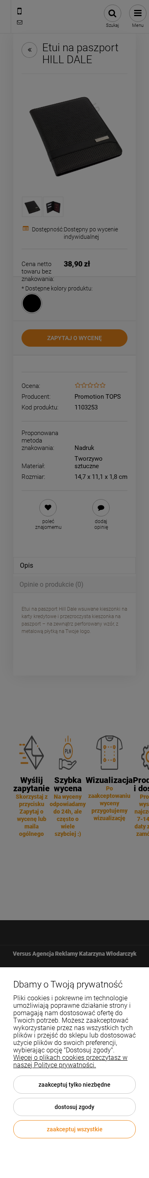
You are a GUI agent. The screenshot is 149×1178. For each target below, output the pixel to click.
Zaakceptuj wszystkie (75, 1129)
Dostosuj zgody (74, 1107)
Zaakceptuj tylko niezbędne (74, 1084)
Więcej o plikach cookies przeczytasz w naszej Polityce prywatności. (70, 1061)
